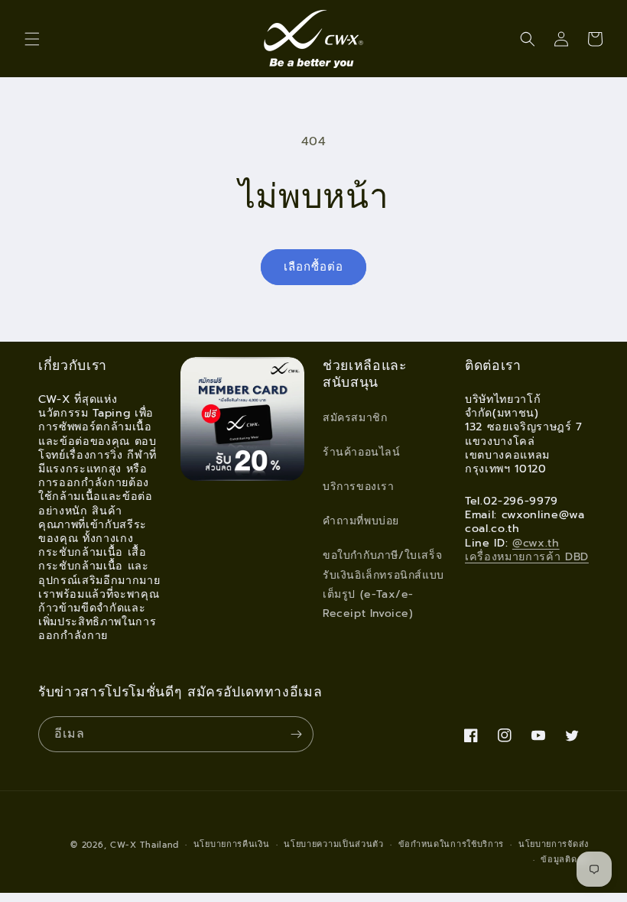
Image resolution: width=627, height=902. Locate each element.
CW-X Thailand (144, 845)
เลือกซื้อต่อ (313, 266)
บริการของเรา (359, 487)
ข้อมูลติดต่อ (565, 859)
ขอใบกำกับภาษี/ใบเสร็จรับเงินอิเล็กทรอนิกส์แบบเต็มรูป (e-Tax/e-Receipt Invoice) (383, 584)
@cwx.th (536, 542)
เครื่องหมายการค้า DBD (527, 556)
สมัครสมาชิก (355, 418)
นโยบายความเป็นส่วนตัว (334, 844)
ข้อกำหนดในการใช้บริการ (451, 844)
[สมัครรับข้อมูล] (296, 734)
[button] (32, 39)
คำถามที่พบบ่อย (361, 521)
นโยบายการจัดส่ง (553, 844)
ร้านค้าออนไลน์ (362, 452)
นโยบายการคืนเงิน (231, 844)
